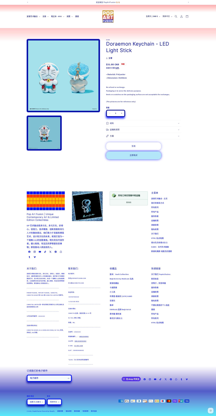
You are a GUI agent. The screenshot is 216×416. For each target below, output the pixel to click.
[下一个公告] (188, 2)
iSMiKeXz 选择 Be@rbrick (120, 309)
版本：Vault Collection (119, 274)
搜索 (153, 309)
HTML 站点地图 (157, 238)
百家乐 (112, 300)
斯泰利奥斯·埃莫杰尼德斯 (161, 251)
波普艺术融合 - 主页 (159, 198)
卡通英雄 (113, 287)
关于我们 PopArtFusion (160, 274)
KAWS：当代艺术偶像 (160, 247)
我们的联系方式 (157, 203)
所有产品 (154, 212)
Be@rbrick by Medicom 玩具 (122, 279)
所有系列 (154, 207)
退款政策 (154, 225)
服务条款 (154, 216)
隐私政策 (154, 229)
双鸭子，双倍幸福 (158, 283)
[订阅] (68, 378)
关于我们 (154, 234)
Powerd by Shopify (48, 411)
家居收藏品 (114, 283)
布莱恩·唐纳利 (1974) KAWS (121, 296)
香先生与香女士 (116, 318)
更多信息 (128, 202)
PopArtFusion (37, 411)
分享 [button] (110, 58)
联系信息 (154, 279)
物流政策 (85, 411)
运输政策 (154, 220)
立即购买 (134, 155)
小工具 (112, 292)
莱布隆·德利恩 (115, 314)
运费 (117, 68)
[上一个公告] (27, 2)
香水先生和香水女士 (159, 242)
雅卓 (111, 305)
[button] (33, 16)
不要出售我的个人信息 (160, 305)
